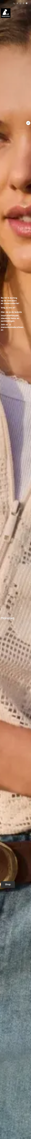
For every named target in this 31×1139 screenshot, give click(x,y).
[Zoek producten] (28, 123)
